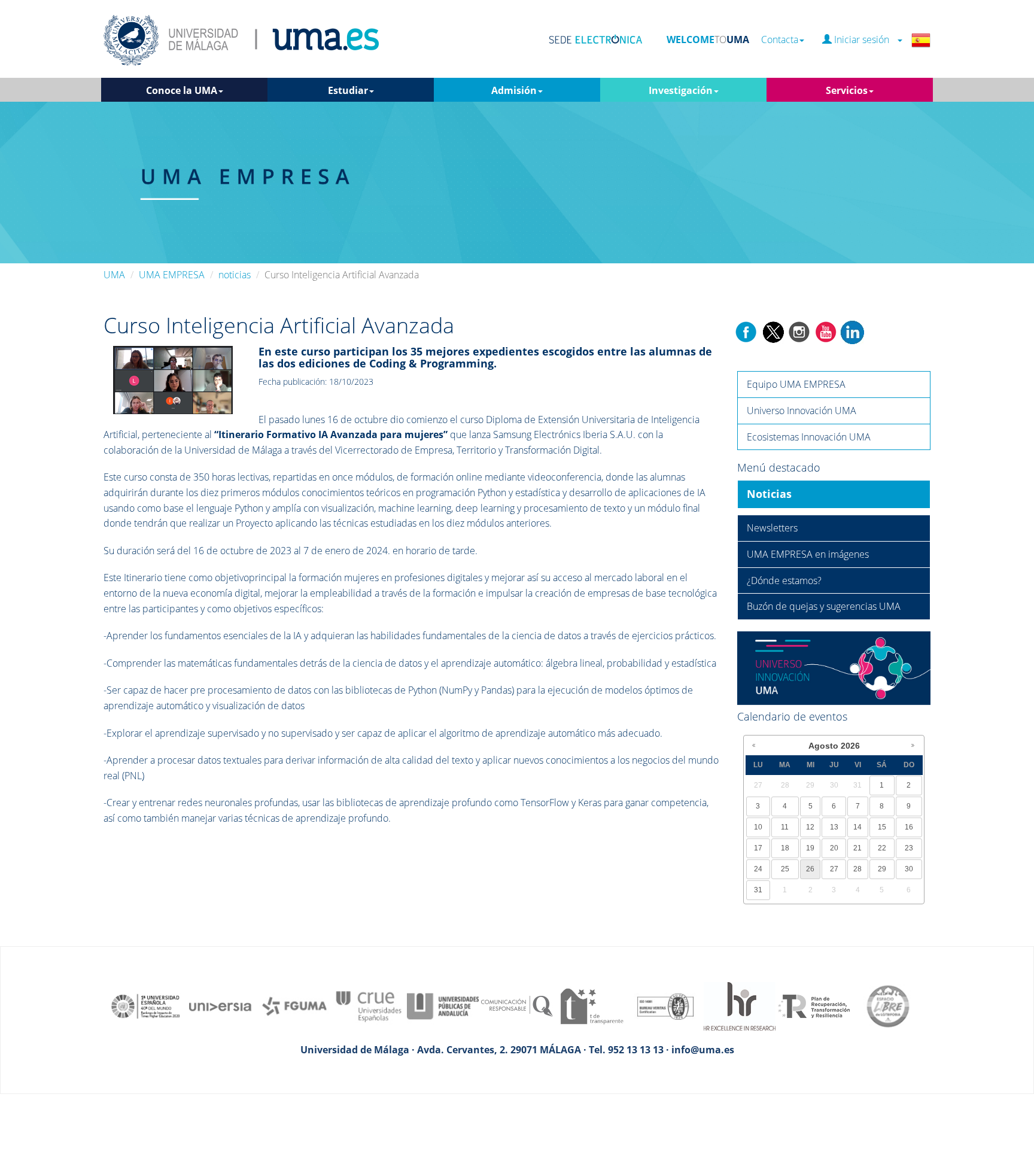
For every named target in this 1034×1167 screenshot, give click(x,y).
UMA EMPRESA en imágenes (808, 554)
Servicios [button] (847, 90)
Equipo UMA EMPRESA (796, 384)
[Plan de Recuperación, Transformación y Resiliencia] (814, 1005)
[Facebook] (746, 331)
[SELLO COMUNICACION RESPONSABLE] (517, 1005)
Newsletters (772, 527)
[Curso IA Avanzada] (173, 379)
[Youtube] (826, 331)
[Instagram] (799, 331)
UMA (114, 274)
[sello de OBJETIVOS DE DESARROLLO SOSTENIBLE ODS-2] (146, 1005)
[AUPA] (443, 1005)
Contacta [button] (779, 40)
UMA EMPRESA (172, 274)
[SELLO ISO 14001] (665, 1005)
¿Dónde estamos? (784, 580)
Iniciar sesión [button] (864, 40)
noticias (234, 274)
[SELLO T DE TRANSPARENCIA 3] (591, 1005)
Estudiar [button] (348, 90)
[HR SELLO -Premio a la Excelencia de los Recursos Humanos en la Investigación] (740, 1005)
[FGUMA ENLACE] (294, 1005)
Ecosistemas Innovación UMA (809, 436)
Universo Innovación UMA (801, 410)
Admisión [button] (514, 90)
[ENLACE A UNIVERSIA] (220, 1005)
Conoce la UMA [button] (181, 90)
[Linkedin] (852, 331)
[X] (773, 331)
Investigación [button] (681, 90)
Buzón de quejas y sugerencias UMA (824, 606)
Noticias (769, 494)
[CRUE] (369, 1005)
